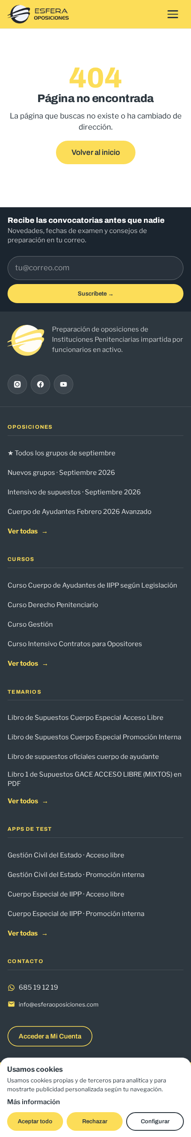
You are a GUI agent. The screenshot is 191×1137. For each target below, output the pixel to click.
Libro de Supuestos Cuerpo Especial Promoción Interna (94, 737)
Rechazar (94, 1121)
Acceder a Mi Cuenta (50, 1036)
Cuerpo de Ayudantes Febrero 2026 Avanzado (79, 512)
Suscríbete (96, 293)
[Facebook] (40, 384)
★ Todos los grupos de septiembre (61, 453)
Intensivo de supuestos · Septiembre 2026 (74, 492)
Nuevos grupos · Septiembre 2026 (61, 473)
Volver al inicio (96, 152)
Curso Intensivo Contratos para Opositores (75, 644)
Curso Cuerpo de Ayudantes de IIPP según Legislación (92, 585)
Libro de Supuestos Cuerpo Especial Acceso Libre (85, 718)
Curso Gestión (30, 624)
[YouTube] (63, 384)
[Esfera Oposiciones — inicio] (39, 14)
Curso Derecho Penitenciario (53, 605)
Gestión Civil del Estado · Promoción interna (76, 875)
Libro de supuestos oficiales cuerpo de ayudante (83, 757)
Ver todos (28, 663)
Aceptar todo (35, 1121)
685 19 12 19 (38, 987)
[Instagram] (17, 384)
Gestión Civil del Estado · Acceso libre (66, 855)
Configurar (155, 1121)
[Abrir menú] (172, 14)
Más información (33, 1102)
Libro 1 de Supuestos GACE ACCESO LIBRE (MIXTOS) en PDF (95, 779)
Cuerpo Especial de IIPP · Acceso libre (66, 894)
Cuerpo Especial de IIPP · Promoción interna (76, 914)
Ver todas (28, 531)
